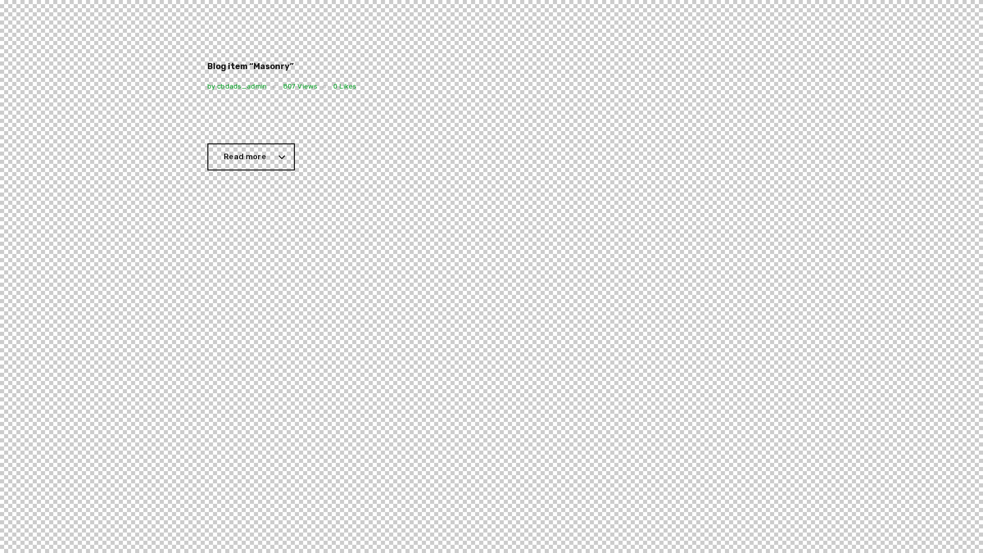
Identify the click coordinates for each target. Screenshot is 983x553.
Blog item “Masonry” (250, 66)
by (237, 86)
